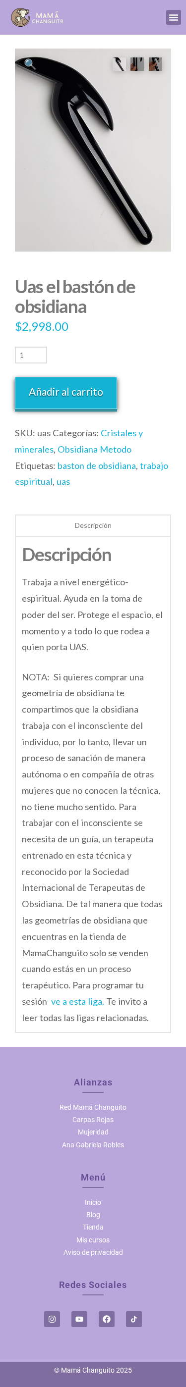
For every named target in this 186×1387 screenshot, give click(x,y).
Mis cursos (93, 1240)
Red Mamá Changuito (93, 1107)
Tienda (93, 1227)
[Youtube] (79, 1319)
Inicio (93, 1202)
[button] (173, 17)
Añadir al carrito (66, 391)
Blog (93, 1215)
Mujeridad (93, 1132)
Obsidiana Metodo (94, 449)
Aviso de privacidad (93, 1252)
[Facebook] (107, 1319)
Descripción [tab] (93, 525)
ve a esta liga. (77, 1001)
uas (63, 481)
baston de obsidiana (97, 465)
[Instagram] (52, 1319)
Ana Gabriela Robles (93, 1145)
